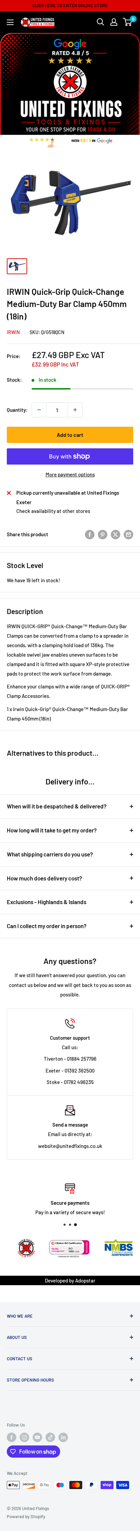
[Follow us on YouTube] (37, 1437)
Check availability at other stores (53, 511)
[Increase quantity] (75, 410)
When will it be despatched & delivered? (57, 806)
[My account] (113, 22)
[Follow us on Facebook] (11, 1437)
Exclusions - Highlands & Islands (46, 901)
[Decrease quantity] (39, 410)
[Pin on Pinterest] (102, 534)
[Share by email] (128, 534)
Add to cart (70, 434)
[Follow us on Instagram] (24, 1437)
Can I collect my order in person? (47, 925)
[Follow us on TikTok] (50, 1437)
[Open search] (100, 22)
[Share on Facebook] (89, 534)
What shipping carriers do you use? (50, 854)
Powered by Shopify (26, 1516)
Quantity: (17, 410)
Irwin (13, 332)
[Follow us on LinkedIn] (63, 1437)
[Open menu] (10, 22)
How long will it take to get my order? (52, 830)
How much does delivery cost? (44, 878)
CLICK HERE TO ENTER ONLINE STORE (70, 5)
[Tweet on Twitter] (115, 534)
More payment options (70, 474)
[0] (127, 22)
